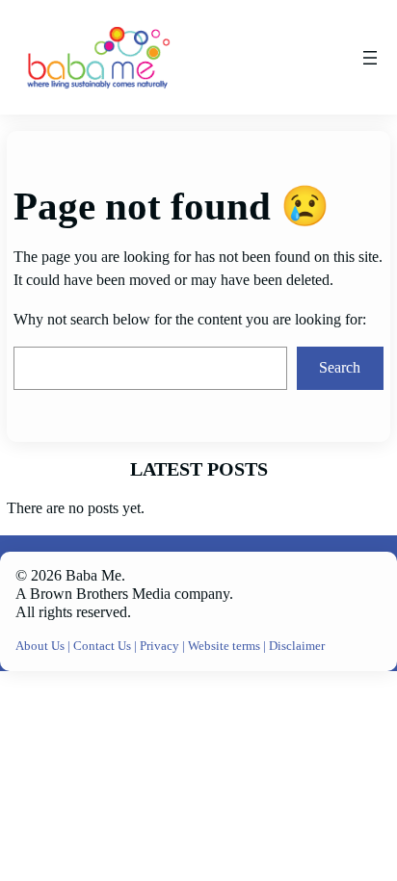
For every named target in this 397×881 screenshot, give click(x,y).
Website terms (224, 646)
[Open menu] (370, 57)
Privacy (161, 646)
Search (339, 367)
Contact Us (103, 646)
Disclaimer (297, 646)
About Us (41, 646)
